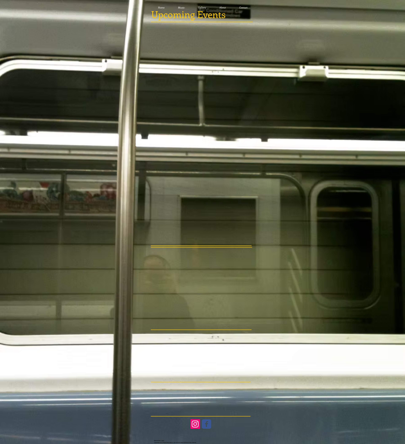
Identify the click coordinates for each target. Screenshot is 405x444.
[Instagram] (195, 424)
